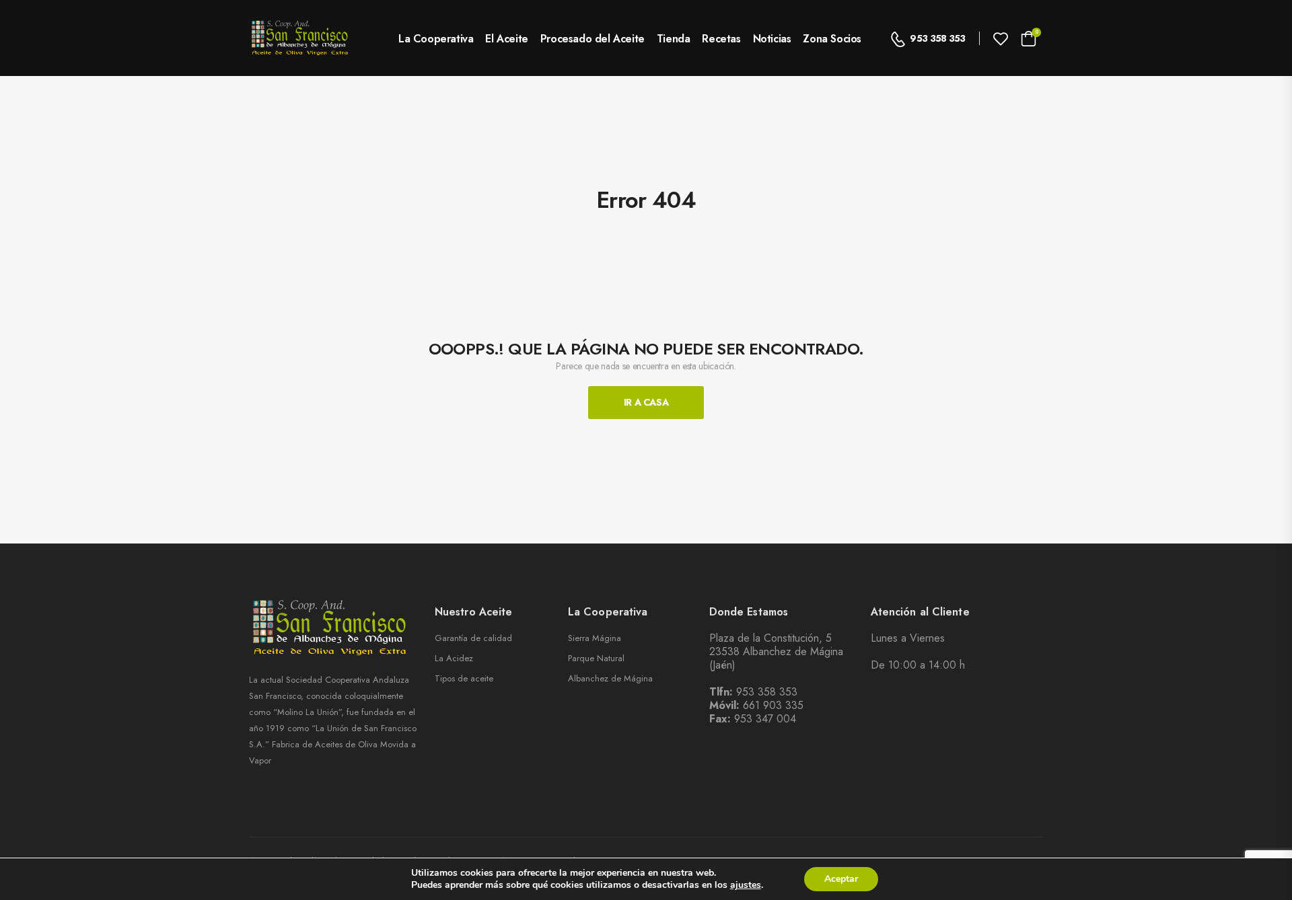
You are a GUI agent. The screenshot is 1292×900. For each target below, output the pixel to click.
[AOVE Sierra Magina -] (300, 38)
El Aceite (506, 38)
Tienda (673, 38)
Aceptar (841, 878)
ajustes (745, 885)
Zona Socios (832, 38)
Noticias (772, 38)
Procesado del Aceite (592, 38)
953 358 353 (937, 38)
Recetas (721, 38)
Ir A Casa (646, 402)
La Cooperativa (435, 38)
